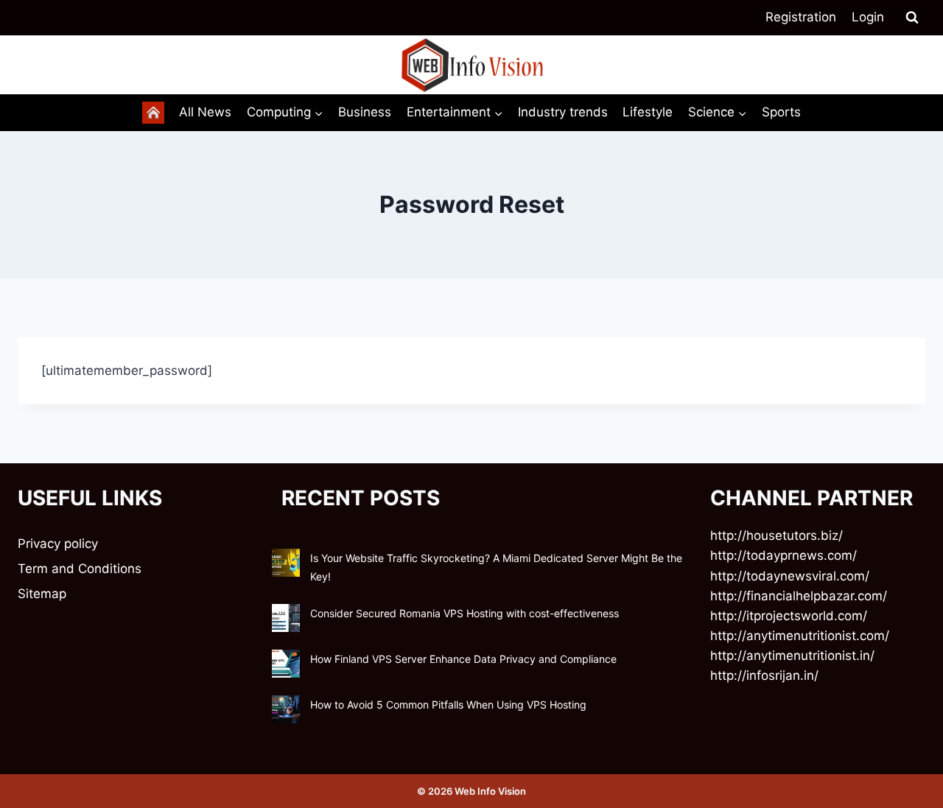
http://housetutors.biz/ (776, 535)
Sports (781, 112)
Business (364, 112)
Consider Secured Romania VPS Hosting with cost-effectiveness (464, 613)
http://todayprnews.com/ (783, 555)
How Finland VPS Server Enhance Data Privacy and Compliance (463, 659)
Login (868, 17)
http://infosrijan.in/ (764, 675)
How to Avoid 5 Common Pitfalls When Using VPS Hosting (448, 704)
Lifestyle (648, 112)
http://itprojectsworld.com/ (788, 615)
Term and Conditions (79, 568)
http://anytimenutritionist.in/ (792, 655)
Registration (800, 17)
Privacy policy (58, 543)
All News (205, 112)
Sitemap (42, 593)
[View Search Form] (912, 17)
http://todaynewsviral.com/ (789, 576)
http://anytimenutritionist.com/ (799, 635)
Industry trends (563, 112)
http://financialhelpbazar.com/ (798, 596)
